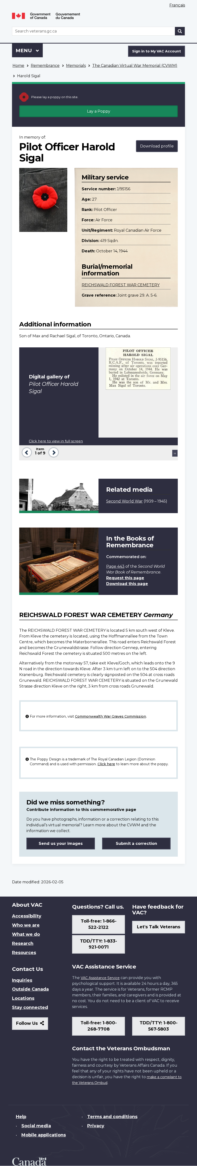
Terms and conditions (112, 1116)
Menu (24, 50)
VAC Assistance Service (100, 978)
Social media (36, 1125)
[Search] (180, 31)
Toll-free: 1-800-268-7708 (98, 1026)
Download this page (127, 583)
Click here (106, 764)
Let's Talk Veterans (158, 927)
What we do (26, 934)
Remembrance (45, 65)
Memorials (76, 65)
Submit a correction (136, 843)
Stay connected (30, 1007)
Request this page (125, 578)
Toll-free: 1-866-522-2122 (99, 924)
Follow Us (32, 1025)
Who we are (26, 925)
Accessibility (26, 916)
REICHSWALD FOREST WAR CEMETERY (121, 285)
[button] (25, 452)
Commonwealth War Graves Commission (110, 716)
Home (18, 65)
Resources (24, 952)
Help (21, 1116)
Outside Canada (30, 989)
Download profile (157, 146)
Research (22, 943)
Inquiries (22, 980)
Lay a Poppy (98, 111)
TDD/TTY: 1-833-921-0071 (98, 944)
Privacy (95, 1125)
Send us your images (61, 843)
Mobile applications (43, 1135)
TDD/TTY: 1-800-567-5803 (159, 1026)
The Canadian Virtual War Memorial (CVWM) (134, 65)
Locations (23, 998)
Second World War (124, 501)
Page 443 (115, 566)
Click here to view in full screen (56, 441)
